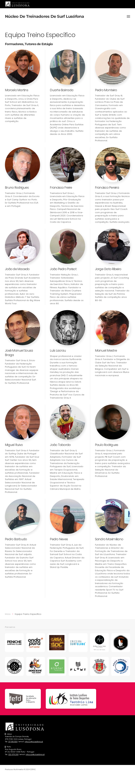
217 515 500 (12, 741)
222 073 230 (13, 754)
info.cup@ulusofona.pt (35, 754)
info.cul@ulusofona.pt (34, 741)
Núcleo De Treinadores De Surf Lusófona (44, 16)
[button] (128, 16)
